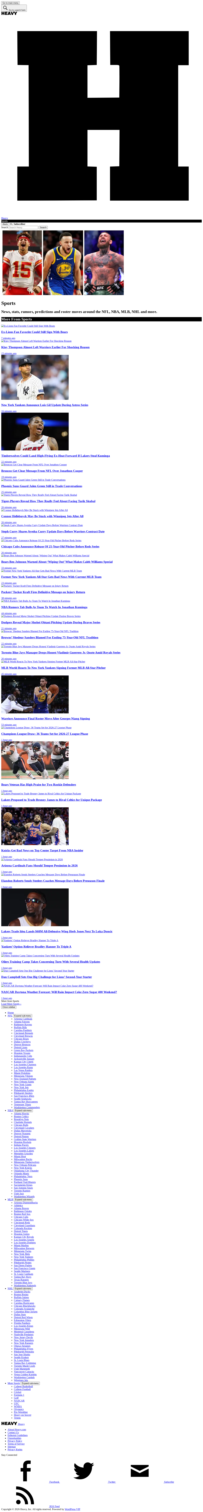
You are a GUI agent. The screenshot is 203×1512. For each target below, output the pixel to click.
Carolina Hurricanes (24, 1303)
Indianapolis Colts (23, 1056)
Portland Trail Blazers (25, 1182)
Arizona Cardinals (23, 1018)
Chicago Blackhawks (24, 1306)
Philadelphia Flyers (23, 1348)
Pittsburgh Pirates (22, 1262)
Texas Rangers (21, 1279)
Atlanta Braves (21, 1208)
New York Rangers (23, 1343)
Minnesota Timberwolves (26, 1162)
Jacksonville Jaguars (24, 1058)
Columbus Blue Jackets (25, 1311)
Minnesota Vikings (23, 1076)
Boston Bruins (21, 1294)
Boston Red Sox (22, 1214)
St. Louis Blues (21, 1360)
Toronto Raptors (22, 1190)
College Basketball (23, 1386)
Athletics (18, 1205)
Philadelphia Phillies (24, 1259)
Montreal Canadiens (24, 1331)
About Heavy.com (17, 1429)
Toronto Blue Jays (23, 1282)
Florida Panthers (22, 1323)
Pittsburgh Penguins (24, 1351)
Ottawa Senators (22, 1346)
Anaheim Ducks (22, 1291)
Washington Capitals (24, 1377)
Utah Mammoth (22, 1368)
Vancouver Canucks (24, 1371)
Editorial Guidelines (18, 1435)
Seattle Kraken (21, 1357)
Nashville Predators (23, 1334)
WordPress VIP (72, 1509)
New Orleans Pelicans (25, 1165)
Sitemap (12, 1446)
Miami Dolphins (22, 1073)
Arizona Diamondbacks (26, 1202)
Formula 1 (19, 1395)
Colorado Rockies (23, 1228)
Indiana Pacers (21, 1145)
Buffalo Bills (20, 1027)
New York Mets (22, 1254)
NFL (10, 1015)
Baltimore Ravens (23, 1024)
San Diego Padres (23, 1265)
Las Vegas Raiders (23, 1070)
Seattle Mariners (22, 1271)
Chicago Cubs (21, 1217)
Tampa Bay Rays (22, 1277)
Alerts (5, 224)
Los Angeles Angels (24, 1239)
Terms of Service (16, 1443)
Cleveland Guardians (24, 1225)
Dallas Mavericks (22, 1130)
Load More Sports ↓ (11, 1004)
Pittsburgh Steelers (23, 1093)
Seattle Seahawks (22, 1098)
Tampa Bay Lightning (25, 1363)
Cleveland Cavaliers (24, 1128)
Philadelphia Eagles (24, 1090)
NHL (10, 1288)
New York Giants (22, 1084)
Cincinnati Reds (22, 1222)
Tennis (17, 1417)
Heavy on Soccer (22, 1415)
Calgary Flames (22, 1300)
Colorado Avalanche (24, 1308)
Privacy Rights (15, 1449)
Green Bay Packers (23, 1050)
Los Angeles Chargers (25, 1064)
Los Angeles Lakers (24, 1150)
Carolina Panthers (23, 1030)
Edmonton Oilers (22, 1320)
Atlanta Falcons (22, 1021)
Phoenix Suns (21, 1179)
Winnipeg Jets (21, 1380)
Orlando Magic (21, 1173)
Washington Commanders (27, 1107)
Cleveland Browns (23, 1036)
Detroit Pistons (21, 1136)
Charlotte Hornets (23, 1122)
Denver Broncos (22, 1044)
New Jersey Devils (23, 1337)
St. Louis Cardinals (23, 1274)
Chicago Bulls (21, 1125)
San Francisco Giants (24, 1268)
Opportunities (14, 1438)
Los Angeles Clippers (25, 1147)
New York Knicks (23, 1167)
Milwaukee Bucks (23, 1159)
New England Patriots (25, 1078)
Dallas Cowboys (22, 1041)
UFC (16, 1403)
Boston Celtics (21, 1116)
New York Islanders (24, 1340)
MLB (10, 1199)
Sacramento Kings (23, 1185)
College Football (22, 1389)
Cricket (17, 1392)
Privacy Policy (15, 1441)
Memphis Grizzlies (23, 1153)
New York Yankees (23, 1257)
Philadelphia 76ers (23, 1176)
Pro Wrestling (21, 1412)
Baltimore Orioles (23, 1211)
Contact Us (13, 1432)
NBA (10, 1110)
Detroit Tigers (21, 1231)
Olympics (19, 1409)
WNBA (18, 1406)
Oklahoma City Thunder (26, 1170)
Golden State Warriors (25, 1139)
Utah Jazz (19, 1193)
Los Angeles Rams (23, 1067)
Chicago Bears (21, 1038)
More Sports (14, 1383)
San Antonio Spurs (23, 1187)
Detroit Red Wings (23, 1317)
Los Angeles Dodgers (25, 1242)
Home (11, 1012)
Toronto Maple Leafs (24, 1366)
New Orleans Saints (24, 1081)
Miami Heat (20, 1156)
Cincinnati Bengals (23, 1033)
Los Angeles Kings (23, 1326)
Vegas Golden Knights (25, 1374)
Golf (16, 1397)
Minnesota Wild (22, 1328)
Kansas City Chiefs (23, 1061)
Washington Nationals (25, 1285)
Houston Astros (21, 1234)
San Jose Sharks (22, 1354)
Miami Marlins (21, 1245)
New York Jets (21, 1087)
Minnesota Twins (22, 1251)
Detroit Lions (20, 1047)
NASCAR (19, 1400)
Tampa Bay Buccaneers (26, 1101)
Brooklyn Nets (21, 1119)
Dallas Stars (20, 1314)
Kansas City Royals (24, 1237)
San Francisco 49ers (24, 1096)
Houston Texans (22, 1053)
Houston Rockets (22, 1142)
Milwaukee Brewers (24, 1248)
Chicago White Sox (24, 1219)
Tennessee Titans (22, 1104)
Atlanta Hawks (21, 1113)
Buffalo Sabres (21, 1297)
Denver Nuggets (22, 1133)
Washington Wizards (24, 1196)
